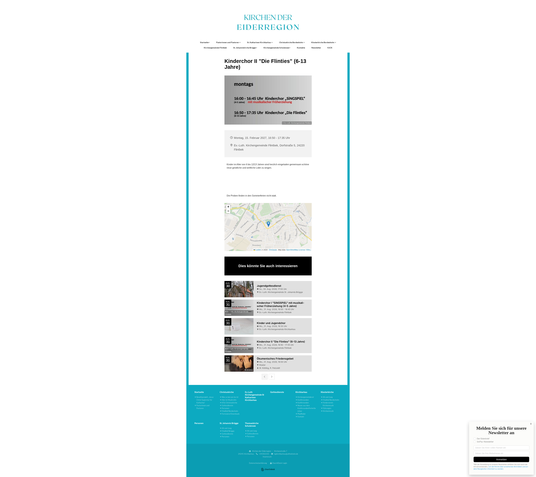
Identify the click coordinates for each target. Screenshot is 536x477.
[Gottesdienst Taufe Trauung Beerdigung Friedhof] (272, 42)
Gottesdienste (277, 392)
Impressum (267, 457)
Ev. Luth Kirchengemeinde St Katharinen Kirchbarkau (254, 396)
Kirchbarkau (301, 392)
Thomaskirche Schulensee (252, 424)
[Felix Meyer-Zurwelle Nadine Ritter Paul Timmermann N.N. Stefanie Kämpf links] (240, 42)
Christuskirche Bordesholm (291, 42)
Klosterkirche (327, 392)
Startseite (204, 42)
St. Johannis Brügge (229, 423)
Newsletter (316, 47)
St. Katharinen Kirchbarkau (259, 42)
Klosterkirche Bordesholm (323, 42)
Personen (199, 423)
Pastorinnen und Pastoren (227, 42)
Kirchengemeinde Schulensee (276, 47)
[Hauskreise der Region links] (209, 42)
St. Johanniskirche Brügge (244, 47)
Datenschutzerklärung (258, 463)
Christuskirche (227, 392)
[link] (205, 42)
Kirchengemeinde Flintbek (215, 47)
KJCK (329, 47)
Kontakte (301, 47)
